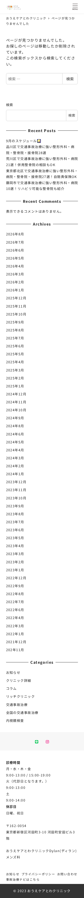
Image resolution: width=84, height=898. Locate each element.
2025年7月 (15, 338)
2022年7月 (15, 601)
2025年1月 (15, 386)
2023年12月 (16, 481)
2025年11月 (16, 306)
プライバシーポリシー (38, 874)
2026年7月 (15, 242)
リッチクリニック (20, 696)
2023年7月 (15, 522)
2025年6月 (15, 346)
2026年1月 (15, 290)
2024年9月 (15, 418)
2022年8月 (15, 593)
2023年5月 (15, 537)
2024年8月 (15, 425)
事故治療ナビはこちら (23, 879)
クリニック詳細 (18, 680)
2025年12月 (16, 298)
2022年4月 (15, 617)
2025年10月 (16, 314)
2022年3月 (15, 625)
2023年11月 (16, 489)
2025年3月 (15, 370)
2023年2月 (15, 562)
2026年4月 (15, 266)
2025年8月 (15, 330)
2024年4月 (15, 450)
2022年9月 (15, 585)
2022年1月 (15, 633)
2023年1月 (15, 570)
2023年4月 (15, 545)
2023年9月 (15, 506)
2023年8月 (15, 514)
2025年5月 (15, 354)
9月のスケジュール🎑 (23, 140)
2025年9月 (15, 322)
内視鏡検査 (15, 720)
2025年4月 (15, 362)
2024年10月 (16, 410)
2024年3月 (15, 458)
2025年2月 (15, 378)
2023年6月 (15, 529)
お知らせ (13, 672)
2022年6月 (15, 609)
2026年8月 (15, 234)
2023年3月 (15, 553)
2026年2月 (15, 282)
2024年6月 (15, 434)
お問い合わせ (67, 874)
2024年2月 (15, 466)
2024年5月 (15, 442)
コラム (11, 688)
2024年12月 (16, 394)
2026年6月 (15, 250)
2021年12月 (16, 641)
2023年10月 (16, 498)
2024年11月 (16, 402)
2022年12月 (16, 577)
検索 (70, 79)
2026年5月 (15, 258)
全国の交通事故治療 (22, 712)
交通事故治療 (17, 704)
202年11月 (15, 649)
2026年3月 (15, 274)
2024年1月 (15, 473)
